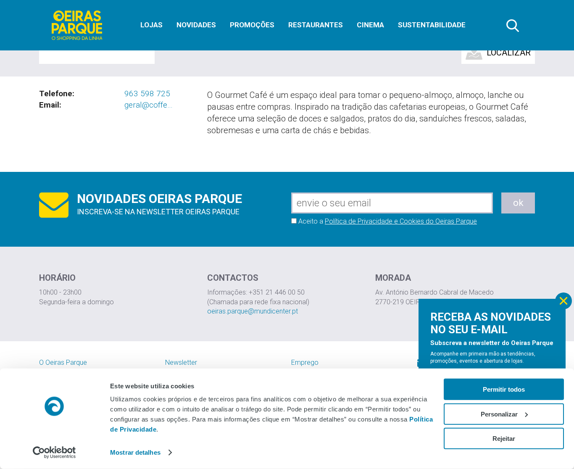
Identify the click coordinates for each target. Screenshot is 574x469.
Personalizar (499, 413)
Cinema (370, 25)
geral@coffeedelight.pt (149, 105)
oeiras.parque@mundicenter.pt (252, 311)
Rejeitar (503, 438)
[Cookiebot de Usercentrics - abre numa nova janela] (54, 452)
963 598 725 (147, 93)
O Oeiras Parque (63, 362)
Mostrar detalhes (135, 452)
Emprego (305, 362)
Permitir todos (504, 389)
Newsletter (181, 362)
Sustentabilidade (432, 25)
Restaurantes (315, 25)
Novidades (196, 25)
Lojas (151, 25)
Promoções (252, 25)
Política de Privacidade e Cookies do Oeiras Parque (401, 221)
